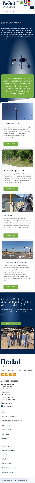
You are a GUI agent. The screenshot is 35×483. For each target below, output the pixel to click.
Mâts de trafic (7, 425)
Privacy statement (8, 450)
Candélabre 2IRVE (12, 124)
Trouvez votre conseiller (11, 323)
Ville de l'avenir (7, 429)
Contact (16, 1)
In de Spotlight (7, 463)
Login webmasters (8, 472)
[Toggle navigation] (31, 7)
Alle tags (5, 459)
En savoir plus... (10, 144)
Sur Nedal (5, 434)
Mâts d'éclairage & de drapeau (12, 421)
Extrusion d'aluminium (9, 416)
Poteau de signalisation (14, 170)
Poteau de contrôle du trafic (16, 262)
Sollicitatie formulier (9, 468)
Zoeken (4, 454)
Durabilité (4, 1)
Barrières (8, 215)
